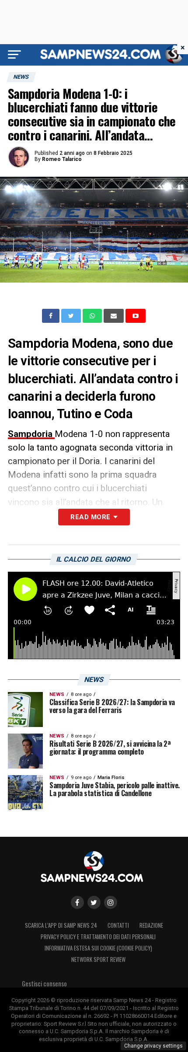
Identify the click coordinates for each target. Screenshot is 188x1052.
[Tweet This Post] (72, 316)
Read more (90, 517)
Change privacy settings (153, 1046)
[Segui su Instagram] (110, 902)
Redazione (151, 925)
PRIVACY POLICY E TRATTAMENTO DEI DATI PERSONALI (98, 937)
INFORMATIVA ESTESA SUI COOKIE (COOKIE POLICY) (98, 948)
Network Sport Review (98, 959)
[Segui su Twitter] (94, 902)
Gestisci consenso (44, 983)
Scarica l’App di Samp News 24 (61, 925)
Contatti (118, 925)
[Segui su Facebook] (77, 902)
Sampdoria (31, 434)
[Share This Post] (93, 316)
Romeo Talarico (62, 159)
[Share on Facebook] (51, 316)
